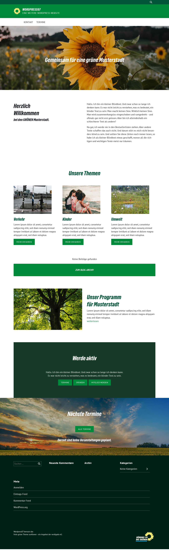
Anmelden (19, 487)
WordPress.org (21, 507)
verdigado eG (56, 534)
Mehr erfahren (24, 242)
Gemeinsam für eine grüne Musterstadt (84, 60)
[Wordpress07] (17, 10)
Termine (65, 382)
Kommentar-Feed (22, 500)
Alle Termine (84, 429)
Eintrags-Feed (20, 494)
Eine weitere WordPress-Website (41, 13)
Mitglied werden (99, 382)
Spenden (80, 382)
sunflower (33, 534)
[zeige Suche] (151, 2)
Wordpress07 (31, 9)
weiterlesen (93, 321)
